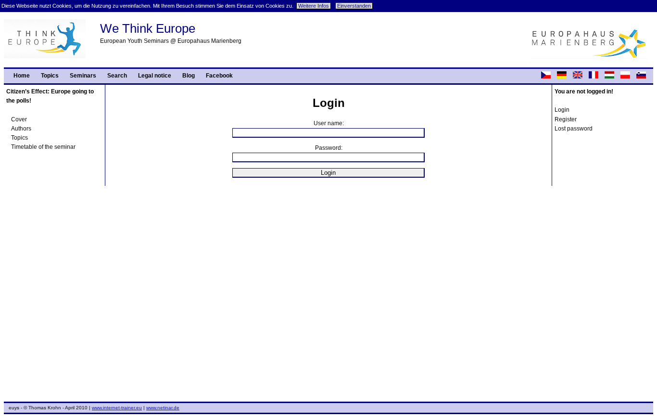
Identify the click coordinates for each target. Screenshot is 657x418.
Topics (50, 75)
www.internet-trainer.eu (117, 407)
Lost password (574, 128)
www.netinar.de (162, 407)
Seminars (83, 75)
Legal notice (154, 75)
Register (566, 119)
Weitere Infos (313, 6)
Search (117, 75)
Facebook (219, 75)
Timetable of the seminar (43, 147)
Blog (188, 75)
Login (562, 109)
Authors (21, 128)
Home (21, 75)
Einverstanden (354, 6)
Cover (19, 119)
